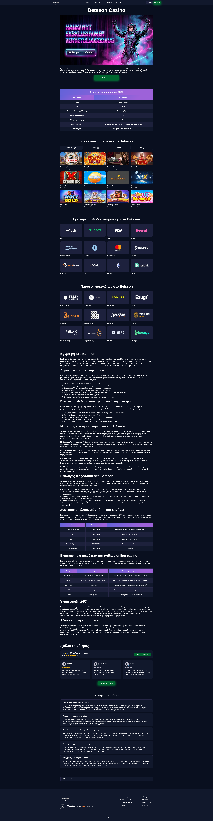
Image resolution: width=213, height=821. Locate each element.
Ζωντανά (93, 147)
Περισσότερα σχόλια (106, 683)
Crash (117, 147)
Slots (140, 147)
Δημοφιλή (70, 147)
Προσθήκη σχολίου (142, 654)
